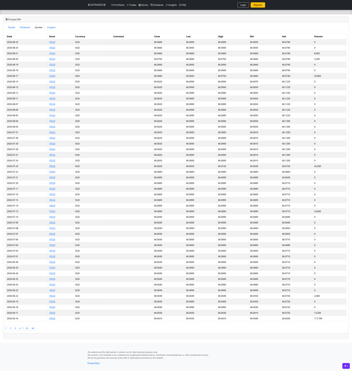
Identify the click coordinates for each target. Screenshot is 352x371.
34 (32, 328)
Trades (132, 4)
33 (27, 328)
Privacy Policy (93, 363)
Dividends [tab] (25, 27)
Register (258, 4)
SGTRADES (96, 5)
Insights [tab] (51, 27)
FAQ (183, 4)
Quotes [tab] (38, 27)
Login (243, 4)
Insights (172, 4)
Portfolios (119, 4)
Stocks (144, 4)
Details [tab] (11, 27)
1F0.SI (52, 42)
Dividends (158, 4)
